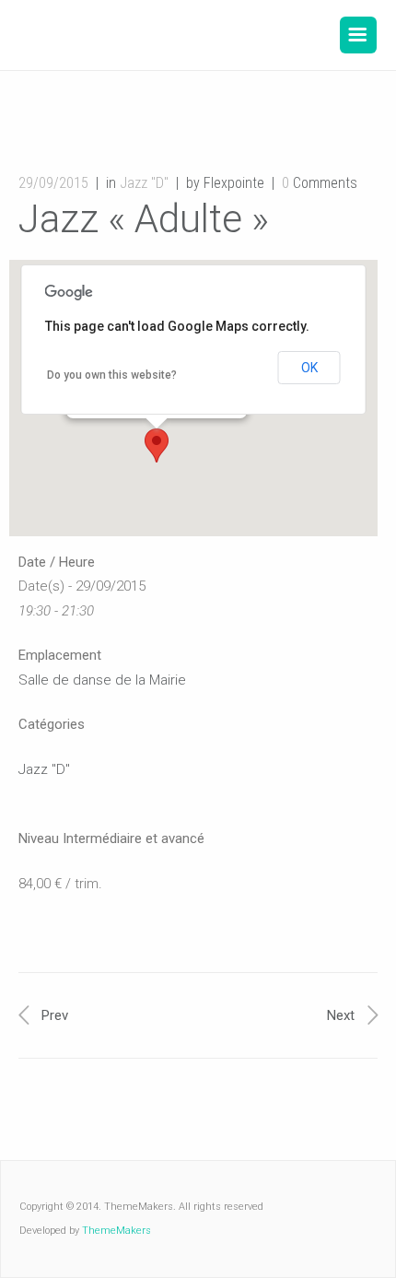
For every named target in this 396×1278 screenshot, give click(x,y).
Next (341, 1015)
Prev (54, 1015)
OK (309, 367)
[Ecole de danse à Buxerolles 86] (153, 35)
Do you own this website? (112, 375)
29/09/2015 (53, 183)
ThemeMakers (116, 1231)
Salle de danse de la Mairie (102, 680)
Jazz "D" (144, 183)
